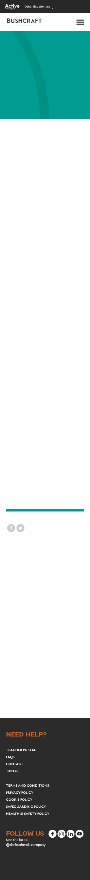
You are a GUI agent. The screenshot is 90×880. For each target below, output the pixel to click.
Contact (14, 764)
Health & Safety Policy (27, 814)
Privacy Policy (19, 792)
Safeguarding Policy (26, 806)
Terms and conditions (27, 785)
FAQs (10, 757)
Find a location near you (45, 494)
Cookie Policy (19, 799)
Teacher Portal (21, 750)
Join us (12, 771)
